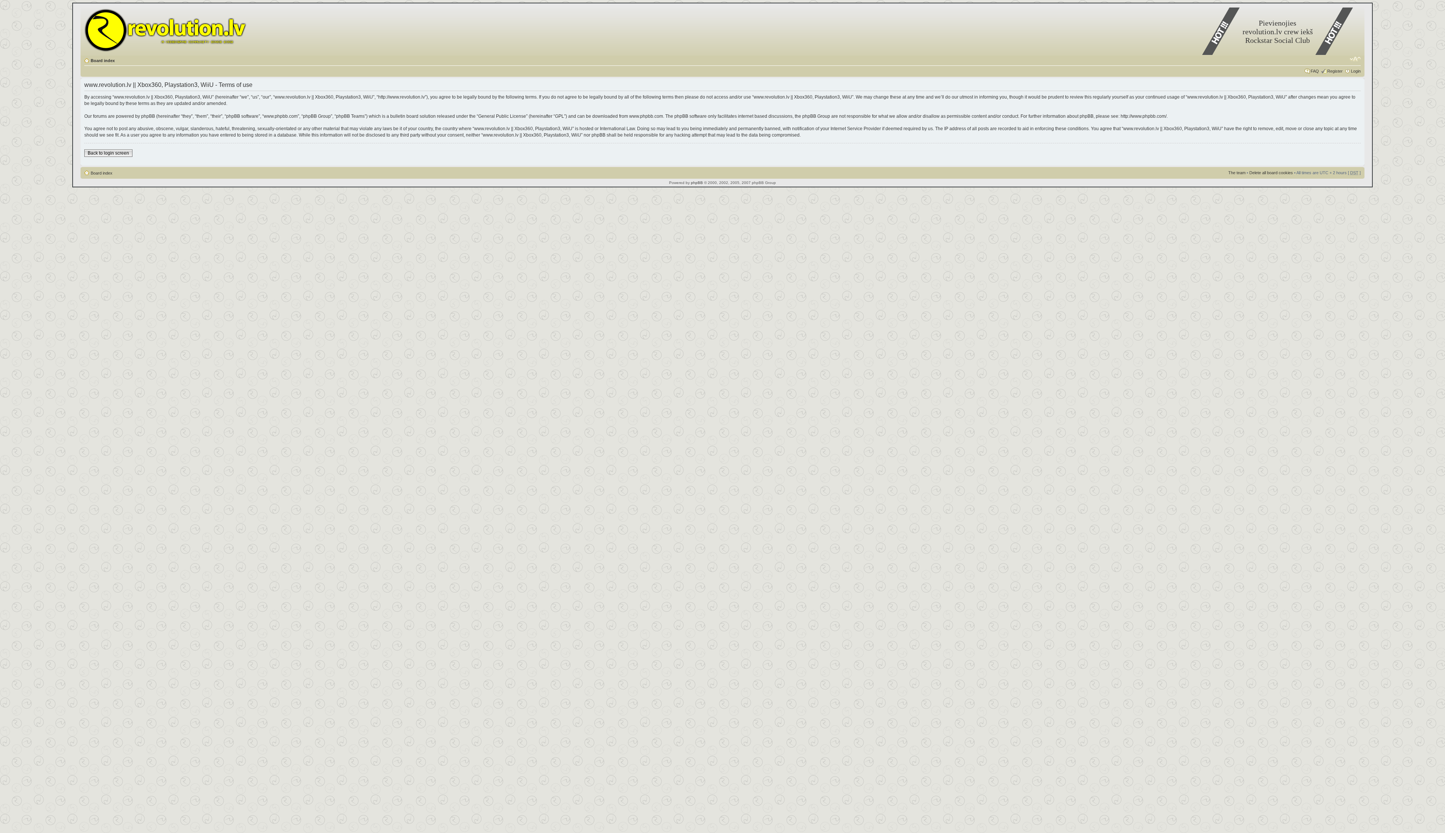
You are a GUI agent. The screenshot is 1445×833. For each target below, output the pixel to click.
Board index (103, 60)
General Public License (502, 116)
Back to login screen (108, 153)
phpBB (697, 183)
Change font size (1355, 59)
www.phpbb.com (646, 116)
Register (1335, 71)
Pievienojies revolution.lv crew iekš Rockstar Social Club (1278, 31)
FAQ (1315, 71)
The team (1237, 172)
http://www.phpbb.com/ (1144, 116)
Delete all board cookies (1271, 172)
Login (1356, 71)
